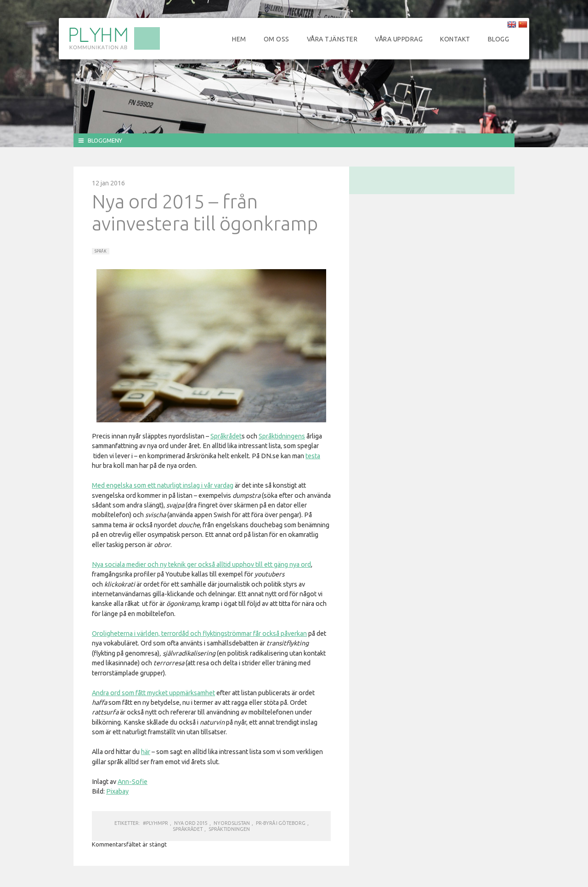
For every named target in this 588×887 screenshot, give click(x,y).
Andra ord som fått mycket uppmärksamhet (153, 693)
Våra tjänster (332, 39)
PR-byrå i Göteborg (280, 823)
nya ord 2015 (191, 823)
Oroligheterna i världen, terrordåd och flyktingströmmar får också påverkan (199, 633)
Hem (239, 39)
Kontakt (455, 39)
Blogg (498, 39)
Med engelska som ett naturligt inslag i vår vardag (162, 485)
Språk (101, 251)
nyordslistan (232, 823)
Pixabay (117, 791)
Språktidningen (229, 829)
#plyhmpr (155, 823)
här (145, 751)
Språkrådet (226, 436)
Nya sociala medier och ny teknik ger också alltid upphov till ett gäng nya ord (201, 564)
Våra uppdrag (399, 39)
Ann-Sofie (132, 781)
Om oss (276, 39)
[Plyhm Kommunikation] (114, 48)
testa (312, 456)
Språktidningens (282, 436)
